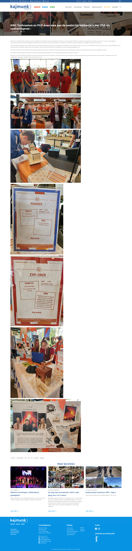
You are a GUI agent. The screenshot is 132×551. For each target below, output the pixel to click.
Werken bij (86, 7)
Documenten (43, 542)
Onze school (68, 7)
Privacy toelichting (76, 549)
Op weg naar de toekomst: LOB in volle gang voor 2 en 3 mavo (63, 493)
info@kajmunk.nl (25, 1)
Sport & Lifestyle (14, 532)
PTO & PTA (78, 1)
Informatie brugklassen (72, 531)
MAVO (37, 7)
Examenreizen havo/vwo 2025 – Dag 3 (101, 492)
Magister (84, 1)
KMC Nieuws (107, 7)
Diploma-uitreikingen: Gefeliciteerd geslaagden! (24, 493)
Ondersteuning (70, 534)
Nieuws (82, 527)
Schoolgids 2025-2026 (45, 541)
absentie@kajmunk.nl (36, 1)
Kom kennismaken (71, 533)
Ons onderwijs (78, 7)
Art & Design (13, 529)
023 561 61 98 (15, 1)
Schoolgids (46, 1)
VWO (52, 7)
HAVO (45, 7)
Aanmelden (115, 7)
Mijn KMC (90, 1)
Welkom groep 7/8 (96, 7)
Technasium (13, 534)
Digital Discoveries (14, 530)
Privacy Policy (68, 549)
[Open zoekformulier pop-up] (120, 7)
